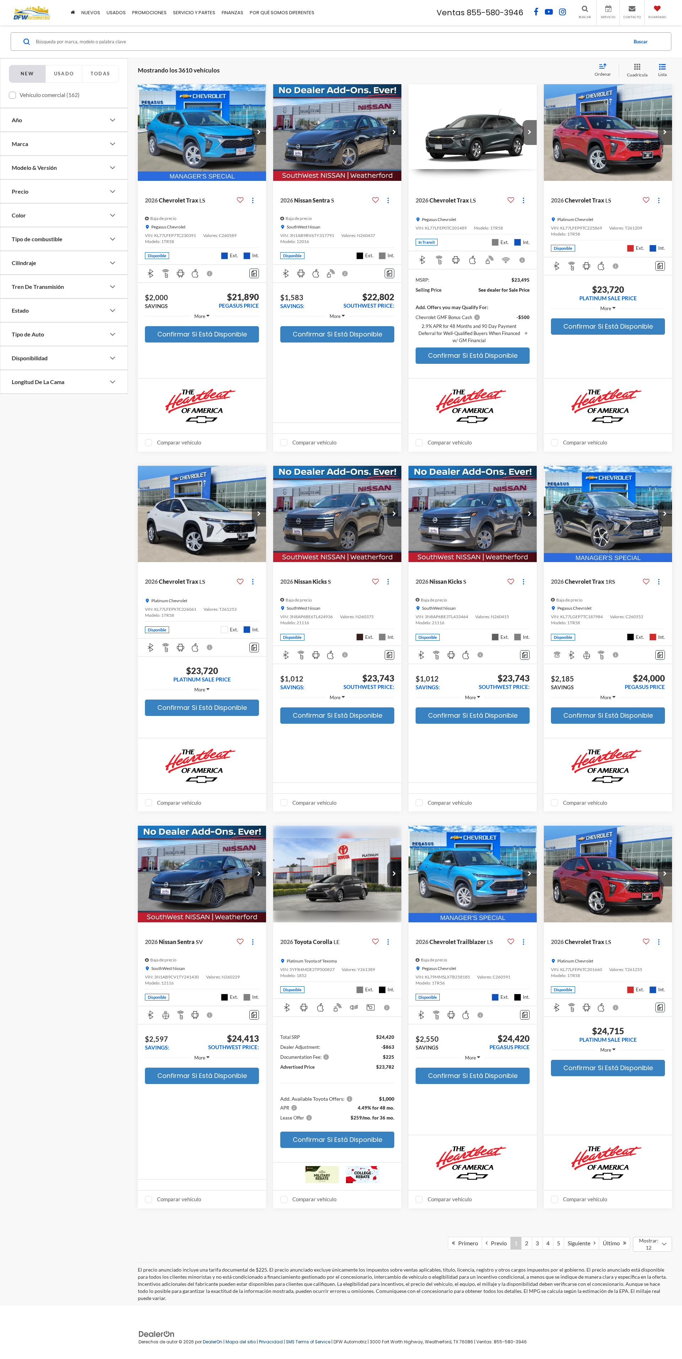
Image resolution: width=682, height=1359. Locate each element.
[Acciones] (253, 200)
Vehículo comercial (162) (50, 94)
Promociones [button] (149, 12)
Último (613, 1243)
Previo (497, 1243)
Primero (466, 1243)
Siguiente (581, 1243)
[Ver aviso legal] (210, 273)
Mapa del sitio (241, 1342)
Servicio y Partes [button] (194, 12)
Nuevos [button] (90, 12)
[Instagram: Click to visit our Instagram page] (562, 12)
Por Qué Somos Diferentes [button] (282, 12)
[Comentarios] (254, 273)
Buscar (641, 41)
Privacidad (271, 1342)
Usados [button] (116, 12)
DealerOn (212, 1342)
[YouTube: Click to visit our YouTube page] (549, 12)
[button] (259, 132)
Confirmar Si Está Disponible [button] (202, 334)
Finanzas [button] (232, 12)
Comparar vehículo (179, 442)
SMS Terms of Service (308, 1342)
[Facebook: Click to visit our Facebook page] (536, 12)
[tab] (63, 74)
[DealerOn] (157, 1333)
